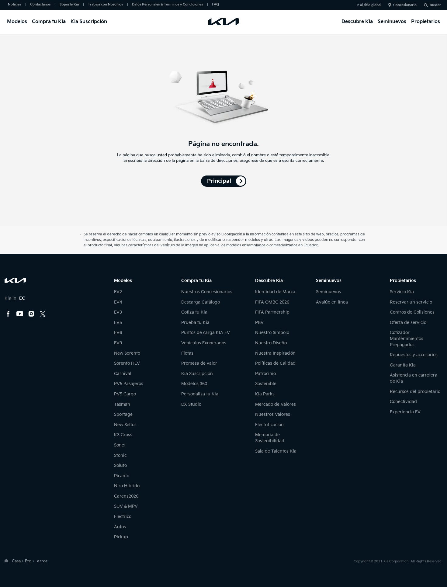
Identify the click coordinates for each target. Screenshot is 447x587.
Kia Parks (265, 394)
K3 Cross (123, 434)
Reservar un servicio (411, 302)
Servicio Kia (402, 291)
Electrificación (269, 424)
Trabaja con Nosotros (105, 4)
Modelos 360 (194, 383)
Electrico (122, 516)
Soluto (120, 465)
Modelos (17, 22)
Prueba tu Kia (195, 322)
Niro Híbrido (127, 485)
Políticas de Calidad (275, 363)
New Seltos (125, 424)
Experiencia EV (405, 412)
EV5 (118, 322)
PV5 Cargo (125, 394)
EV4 (118, 302)
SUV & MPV (126, 506)
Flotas (187, 353)
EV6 (118, 332)
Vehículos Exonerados (203, 343)
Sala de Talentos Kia (275, 451)
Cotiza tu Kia (194, 312)
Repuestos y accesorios (414, 354)
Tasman (122, 404)
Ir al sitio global (369, 5)
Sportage (123, 414)
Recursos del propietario (415, 391)
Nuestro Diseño (271, 343)
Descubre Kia (357, 22)
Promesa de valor (199, 363)
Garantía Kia (403, 365)
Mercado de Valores (275, 404)
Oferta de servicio (408, 322)
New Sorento (127, 353)
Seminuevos (392, 22)
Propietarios (425, 22)
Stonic (120, 455)
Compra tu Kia (49, 22)
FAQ (215, 4)
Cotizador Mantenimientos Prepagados (406, 338)
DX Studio (191, 404)
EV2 (118, 291)
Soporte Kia (69, 4)
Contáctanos (40, 4)
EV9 (118, 343)
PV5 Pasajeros (128, 383)
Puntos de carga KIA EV (205, 332)
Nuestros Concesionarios (206, 291)
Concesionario (405, 5)
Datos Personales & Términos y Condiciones (167, 4)
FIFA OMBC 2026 (272, 302)
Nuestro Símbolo (272, 332)
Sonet (120, 445)
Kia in (15, 298)
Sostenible (265, 383)
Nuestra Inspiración (275, 353)
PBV (259, 322)
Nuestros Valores (272, 414)
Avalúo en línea (332, 302)
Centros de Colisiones (412, 312)
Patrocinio (265, 373)
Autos (120, 527)
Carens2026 (126, 496)
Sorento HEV (127, 363)
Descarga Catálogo (200, 302)
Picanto (121, 475)
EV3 (118, 312)
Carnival (122, 373)
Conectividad (403, 401)
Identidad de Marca (275, 291)
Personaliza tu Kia (199, 394)
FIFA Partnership (272, 312)
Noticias (14, 4)
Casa (16, 561)
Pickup (121, 537)
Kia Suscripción (89, 22)
